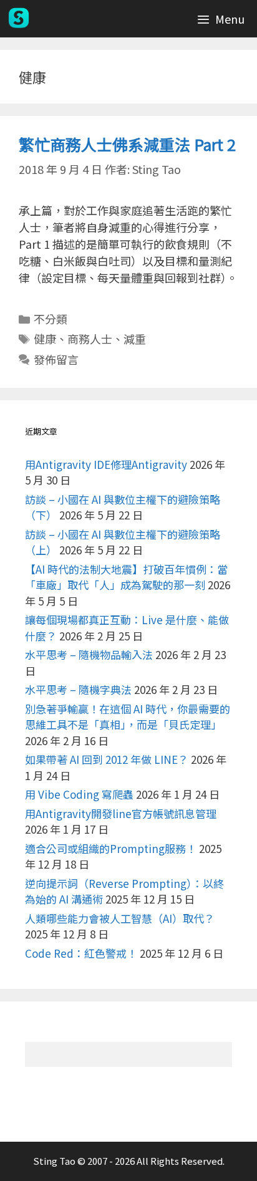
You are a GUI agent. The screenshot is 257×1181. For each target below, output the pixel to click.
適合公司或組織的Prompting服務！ (110, 848)
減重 (135, 338)
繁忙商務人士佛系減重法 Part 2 (127, 144)
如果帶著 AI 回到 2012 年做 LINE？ (106, 759)
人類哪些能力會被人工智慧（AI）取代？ (120, 918)
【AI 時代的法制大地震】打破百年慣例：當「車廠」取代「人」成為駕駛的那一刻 (126, 577)
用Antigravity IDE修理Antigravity (106, 464)
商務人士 (89, 338)
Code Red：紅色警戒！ (81, 953)
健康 (45, 338)
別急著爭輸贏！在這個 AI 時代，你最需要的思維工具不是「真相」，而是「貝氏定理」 (127, 717)
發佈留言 (56, 359)
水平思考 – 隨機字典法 (78, 689)
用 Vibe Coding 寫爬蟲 (79, 794)
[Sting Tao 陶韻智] (18, 18)
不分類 (50, 319)
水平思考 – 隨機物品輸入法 (89, 654)
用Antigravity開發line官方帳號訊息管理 (120, 813)
